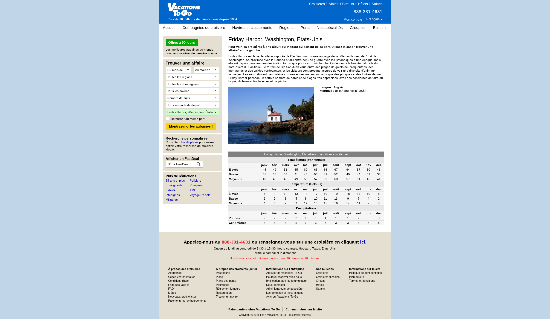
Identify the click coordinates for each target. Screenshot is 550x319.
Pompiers (196, 185)
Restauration (224, 292)
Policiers (195, 180)
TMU (193, 190)
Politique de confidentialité (365, 272)
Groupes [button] (357, 28)
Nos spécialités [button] (330, 28)
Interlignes (173, 195)
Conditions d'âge (178, 280)
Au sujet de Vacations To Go (284, 272)
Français (373, 19)
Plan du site (356, 276)
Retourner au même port (188, 118)
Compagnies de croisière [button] (203, 28)
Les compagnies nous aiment (284, 292)
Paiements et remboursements (187, 300)
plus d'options (189, 142)
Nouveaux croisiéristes (182, 296)
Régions (286, 28)
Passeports (223, 272)
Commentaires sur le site (304, 309)
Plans (219, 276)
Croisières (322, 272)
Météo (172, 292)
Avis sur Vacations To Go (282, 296)
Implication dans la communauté (286, 280)
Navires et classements (252, 28)
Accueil (169, 28)
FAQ (171, 288)
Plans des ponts (226, 280)
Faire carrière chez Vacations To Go (254, 309)
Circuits (348, 4)
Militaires (172, 199)
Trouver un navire (227, 296)
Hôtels (363, 4)
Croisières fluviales (323, 4)
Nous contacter (275, 284)
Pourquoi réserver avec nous (284, 276)
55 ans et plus (175, 180)
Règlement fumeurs (228, 288)
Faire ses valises (178, 284)
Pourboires (222, 284)
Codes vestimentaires (181, 276)
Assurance (175, 272)
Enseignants (174, 185)
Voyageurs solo (200, 195)
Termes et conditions (362, 280)
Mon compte (353, 19)
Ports (305, 28)
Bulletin (379, 28)
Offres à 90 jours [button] (181, 42)
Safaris (377, 4)
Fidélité (171, 190)
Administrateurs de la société (284, 288)
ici (362, 241)
